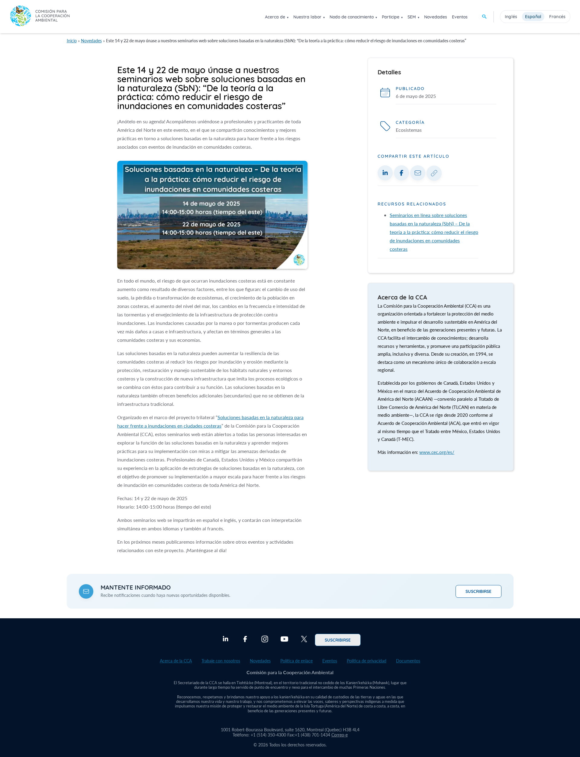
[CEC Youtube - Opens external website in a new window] (284, 640)
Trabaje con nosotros (220, 661)
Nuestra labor (307, 17)
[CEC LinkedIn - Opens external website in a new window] (225, 640)
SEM (412, 17)
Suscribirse (478, 591)
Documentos (408, 661)
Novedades (435, 17)
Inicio (72, 41)
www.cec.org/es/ (436, 452)
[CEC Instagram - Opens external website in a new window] (265, 640)
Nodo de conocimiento (352, 17)
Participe (390, 17)
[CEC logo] (40, 16)
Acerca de (275, 17)
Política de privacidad (366, 661)
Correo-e (339, 735)
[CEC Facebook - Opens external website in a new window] (245, 640)
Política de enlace (296, 661)
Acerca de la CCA (176, 661)
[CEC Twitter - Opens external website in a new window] (304, 640)
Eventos (460, 17)
